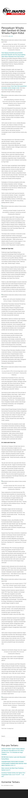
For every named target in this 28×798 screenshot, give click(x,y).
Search (3, 736)
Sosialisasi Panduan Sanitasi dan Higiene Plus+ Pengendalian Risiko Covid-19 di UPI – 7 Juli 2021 (13, 774)
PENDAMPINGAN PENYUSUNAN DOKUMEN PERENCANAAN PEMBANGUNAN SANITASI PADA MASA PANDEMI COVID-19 (14, 763)
